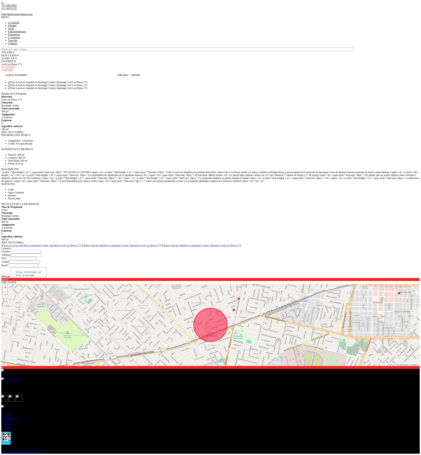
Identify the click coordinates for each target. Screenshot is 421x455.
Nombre (5, 251)
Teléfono (6, 255)
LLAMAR (13, 22)
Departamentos (10, 418)
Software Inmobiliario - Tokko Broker (21, 452)
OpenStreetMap (402, 364)
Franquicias (14, 34)
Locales (7, 427)
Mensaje (5, 276)
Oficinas (7, 424)
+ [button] (5, 287)
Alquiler (12, 25)
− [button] (5, 292)
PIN (3, 258)
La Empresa (14, 37)
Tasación (12, 40)
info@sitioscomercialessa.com (17, 14)
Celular (5, 261)
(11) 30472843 (11, 379)
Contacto (12, 43)
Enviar (4, 279)
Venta (11, 28)
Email (4, 265)
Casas (6, 421)
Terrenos (7, 415)
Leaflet (390, 364)
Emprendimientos (17, 31)
